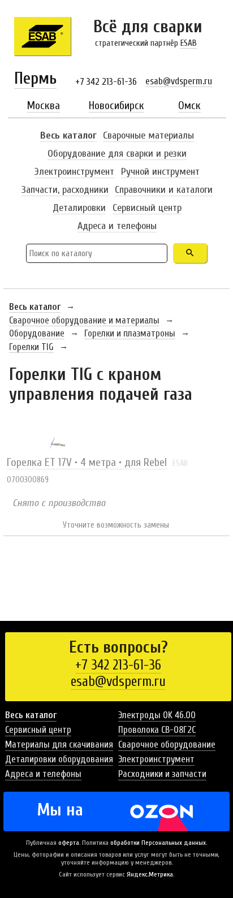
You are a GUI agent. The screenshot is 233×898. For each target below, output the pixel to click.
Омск (189, 105)
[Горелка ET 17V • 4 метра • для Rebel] (57, 444)
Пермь (35, 78)
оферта (68, 843)
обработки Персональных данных (158, 843)
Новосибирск (116, 105)
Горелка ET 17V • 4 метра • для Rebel (87, 462)
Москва (43, 105)
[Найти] (190, 253)
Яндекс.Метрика (150, 874)
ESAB (188, 43)
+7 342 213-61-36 (106, 81)
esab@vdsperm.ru (178, 81)
